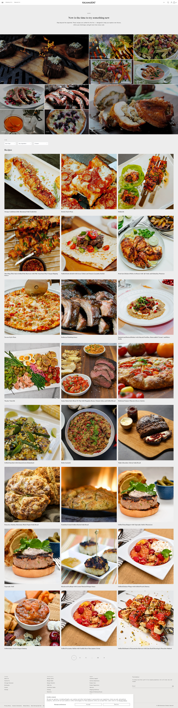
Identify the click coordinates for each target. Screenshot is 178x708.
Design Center (50, 678)
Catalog (49, 689)
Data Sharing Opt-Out (36, 705)
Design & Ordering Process (96, 691)
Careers (6, 687)
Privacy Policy (123, 700)
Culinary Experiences (94, 680)
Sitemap (6, 689)
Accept (88, 704)
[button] (168, 2)
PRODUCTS (9, 2)
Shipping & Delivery (94, 689)
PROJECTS (17, 2)
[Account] (171, 2)
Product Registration (94, 685)
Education (49, 691)
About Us (6, 678)
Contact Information (17, 705)
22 (98, 657)
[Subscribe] (172, 686)
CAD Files (49, 685)
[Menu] (3, 2)
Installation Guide (51, 687)
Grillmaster (7, 685)
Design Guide (50, 680)
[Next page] (104, 657)
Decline (116, 704)
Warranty (92, 687)
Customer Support (94, 678)
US (164, 2)
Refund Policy (26, 705)
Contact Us (7, 680)
